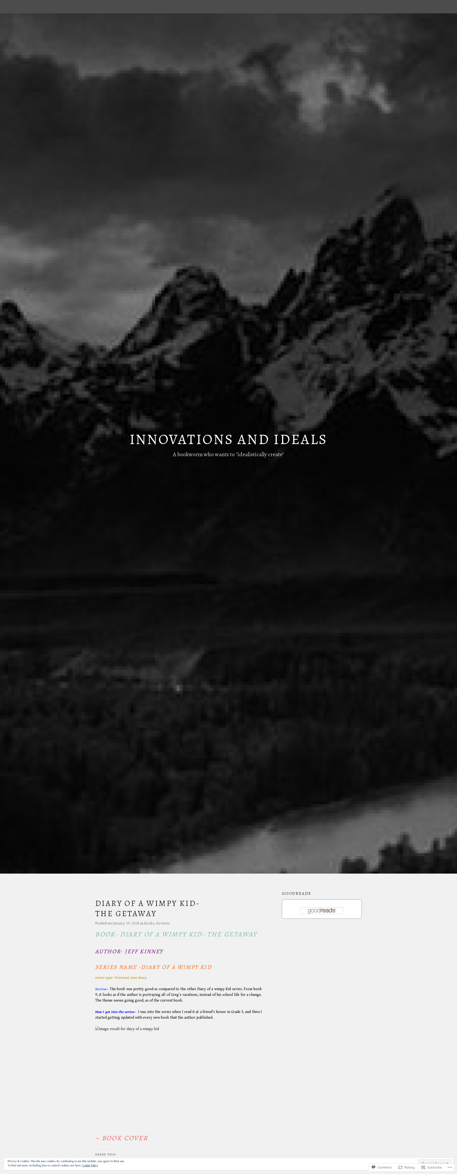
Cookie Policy (90, 1165)
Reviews (163, 923)
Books (149, 923)
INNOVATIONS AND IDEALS (228, 439)
